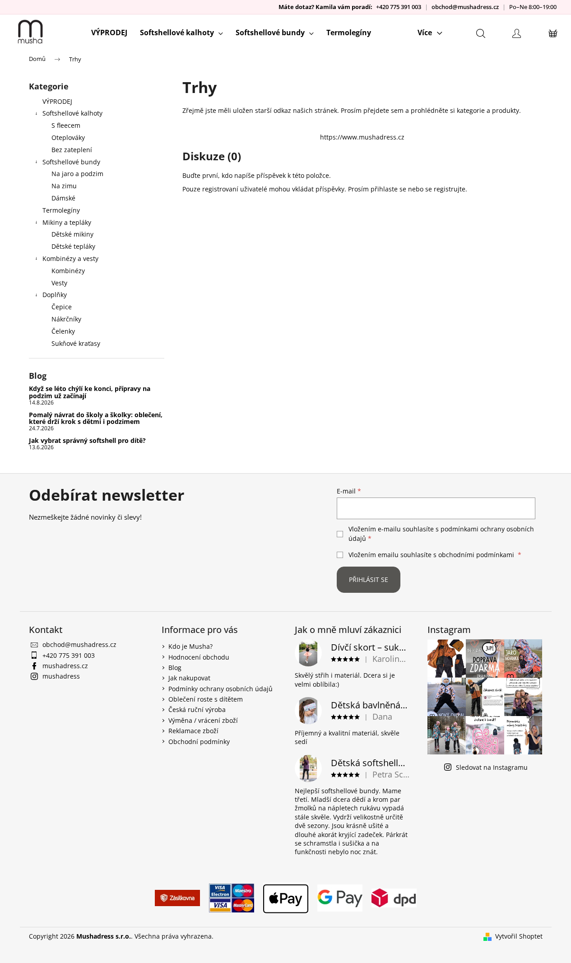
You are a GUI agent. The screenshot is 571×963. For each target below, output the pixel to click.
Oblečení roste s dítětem (205, 699)
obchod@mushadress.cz (465, 7)
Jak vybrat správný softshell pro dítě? (87, 440)
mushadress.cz (65, 665)
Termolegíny (61, 210)
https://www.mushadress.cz (362, 137)
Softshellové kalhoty (72, 113)
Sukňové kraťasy (75, 343)
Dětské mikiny (72, 234)
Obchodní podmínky (199, 741)
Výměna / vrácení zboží (203, 720)
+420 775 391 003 (398, 7)
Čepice (61, 306)
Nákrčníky (66, 319)
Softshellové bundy (71, 162)
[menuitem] (109, 32)
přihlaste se (388, 189)
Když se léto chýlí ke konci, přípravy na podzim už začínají (89, 392)
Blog (174, 667)
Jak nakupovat (189, 678)
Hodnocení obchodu (198, 657)
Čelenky (63, 331)
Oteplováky (68, 137)
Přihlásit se (368, 579)
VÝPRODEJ (57, 101)
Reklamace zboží (193, 730)
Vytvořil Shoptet (519, 936)
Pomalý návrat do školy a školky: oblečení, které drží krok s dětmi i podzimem (95, 418)
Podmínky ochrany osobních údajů (220, 688)
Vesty (59, 283)
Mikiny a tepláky (66, 222)
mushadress (61, 676)
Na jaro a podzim (77, 173)
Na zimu (64, 185)
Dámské (63, 198)
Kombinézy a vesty (70, 258)
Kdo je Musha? (190, 646)
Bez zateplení (71, 149)
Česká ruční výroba (197, 709)
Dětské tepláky (73, 246)
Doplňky (54, 294)
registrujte (449, 189)
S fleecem (65, 125)
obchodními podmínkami (476, 554)
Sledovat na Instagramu (492, 767)
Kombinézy (68, 270)
